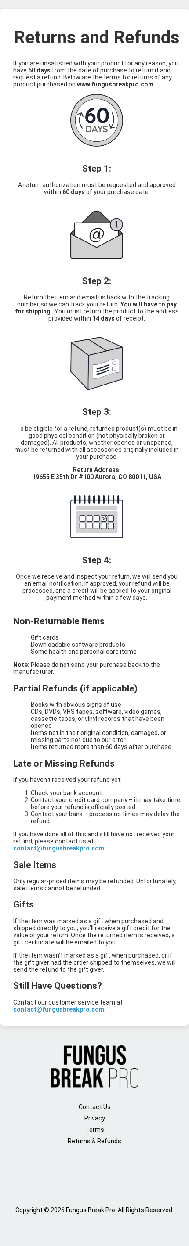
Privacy (94, 1118)
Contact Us (95, 1106)
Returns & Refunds (94, 1141)
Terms (94, 1129)
